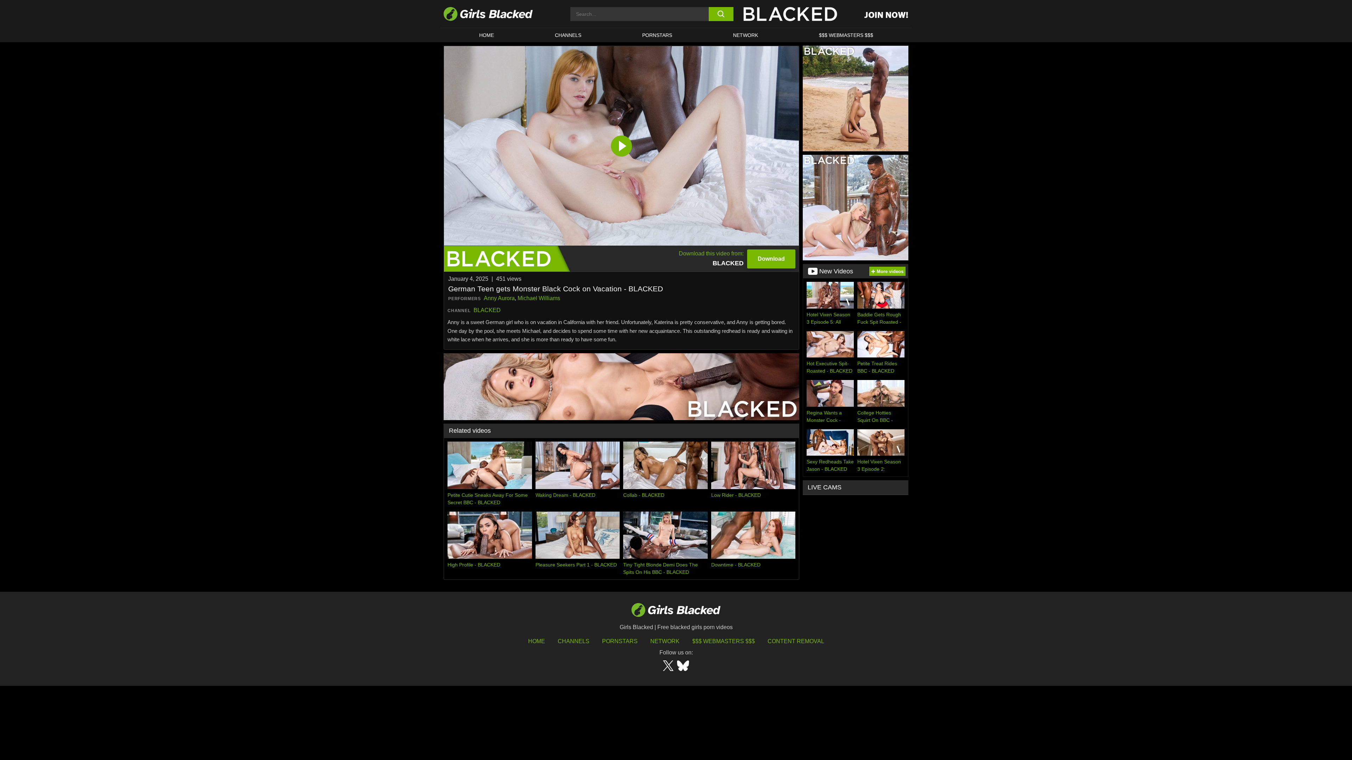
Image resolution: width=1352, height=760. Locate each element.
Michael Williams (539, 298)
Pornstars (620, 641)
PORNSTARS (657, 35)
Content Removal (796, 641)
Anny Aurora (499, 298)
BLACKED (487, 310)
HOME (486, 35)
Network (745, 35)
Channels (568, 35)
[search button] (721, 14)
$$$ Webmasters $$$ (846, 35)
